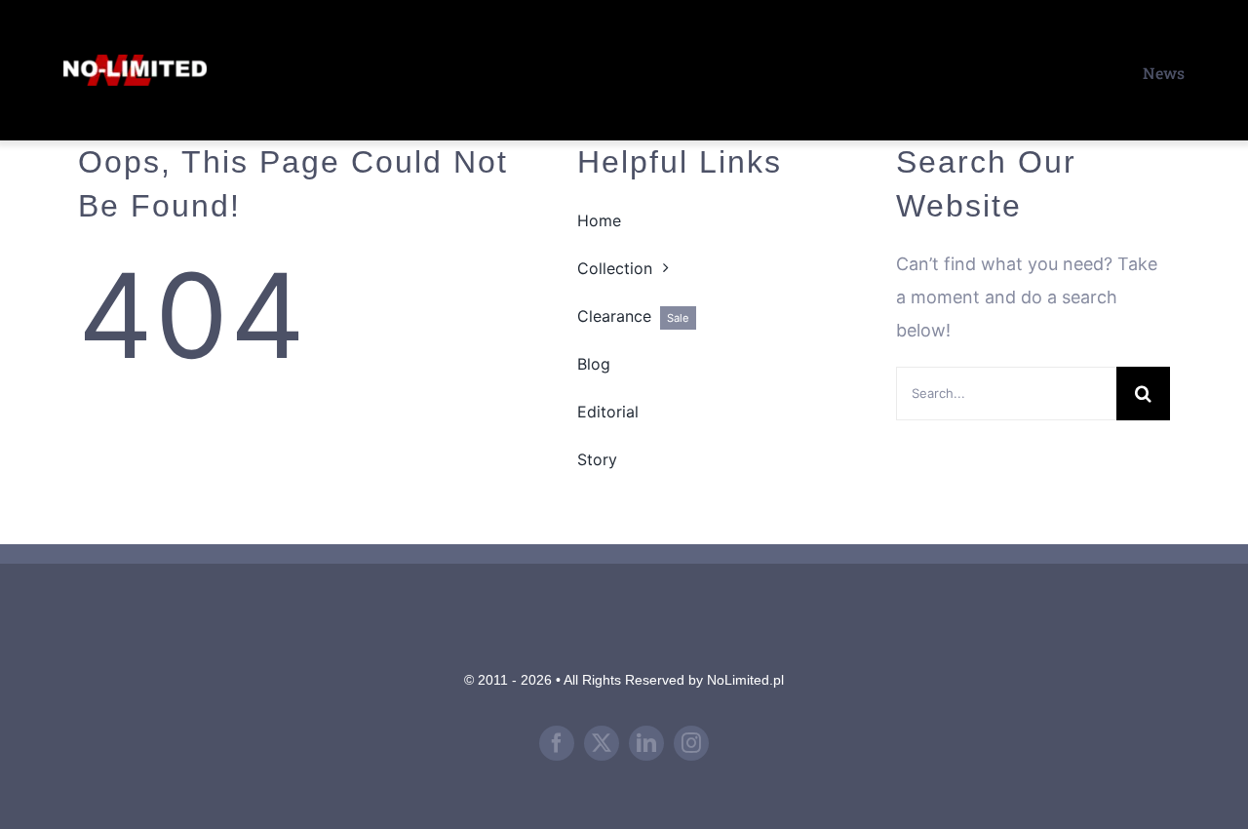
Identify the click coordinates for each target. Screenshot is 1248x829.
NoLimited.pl (745, 680)
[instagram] (691, 743)
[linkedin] (646, 743)
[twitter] (601, 743)
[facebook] (556, 743)
